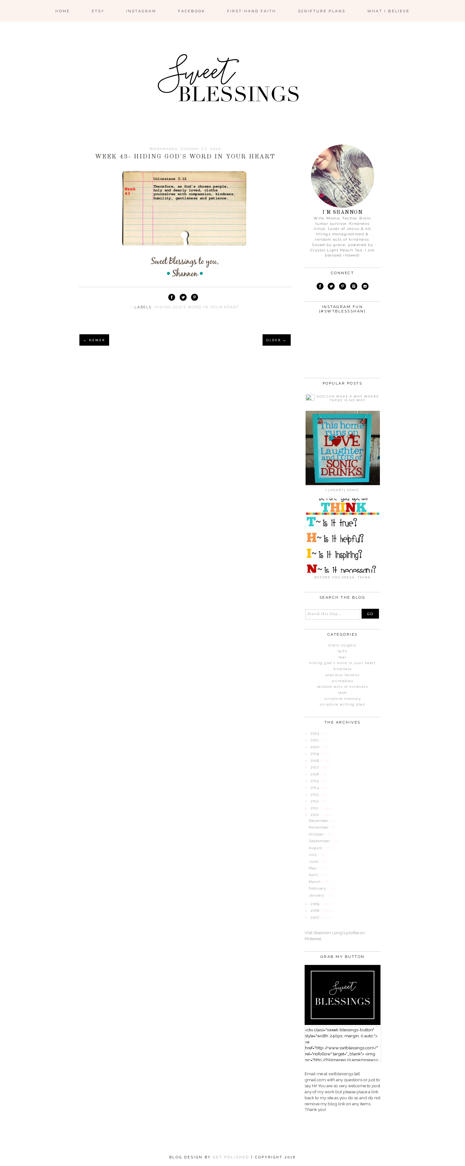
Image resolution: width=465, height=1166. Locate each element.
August (316, 848)
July (313, 855)
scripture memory (342, 699)
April (314, 875)
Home (62, 11)
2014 (315, 788)
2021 (315, 740)
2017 (315, 767)
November (319, 827)
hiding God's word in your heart (197, 307)
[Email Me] (365, 287)
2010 (315, 815)
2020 (316, 747)
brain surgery (342, 645)
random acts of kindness (342, 687)
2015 (315, 781)
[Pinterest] (342, 287)
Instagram (141, 11)
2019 (315, 754)
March (315, 882)
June (314, 862)
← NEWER (94, 340)
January (317, 895)
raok (342, 693)
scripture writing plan (342, 704)
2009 (316, 904)
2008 (316, 911)
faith (343, 651)
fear (342, 657)
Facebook (191, 11)
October (317, 834)
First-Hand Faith (251, 11)
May (313, 868)
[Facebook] (320, 287)
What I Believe (388, 11)
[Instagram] (354, 287)
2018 (315, 761)
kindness (342, 669)
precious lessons (343, 675)
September (320, 841)
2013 (315, 795)
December (319, 821)
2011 (315, 808)
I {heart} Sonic (342, 490)
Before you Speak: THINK (342, 577)
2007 (316, 918)
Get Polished (232, 1157)
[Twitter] (331, 287)
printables (342, 681)
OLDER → (276, 340)
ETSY (98, 11)
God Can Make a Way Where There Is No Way (348, 398)
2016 (315, 774)
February (318, 888)
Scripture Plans (321, 11)
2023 (315, 733)
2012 (315, 801)
